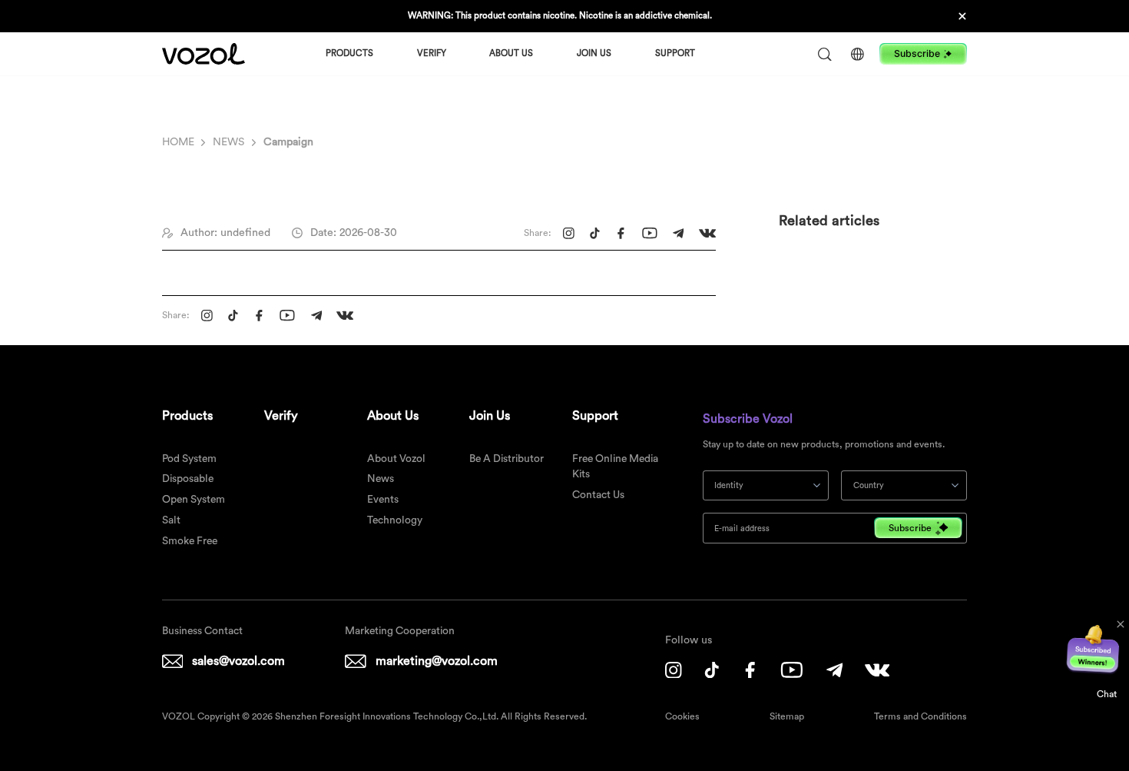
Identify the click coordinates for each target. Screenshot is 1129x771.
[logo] (204, 54)
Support (675, 53)
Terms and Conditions (920, 716)
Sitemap (787, 716)
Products (349, 53)
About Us (511, 53)
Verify (431, 53)
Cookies (682, 716)
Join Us (594, 53)
